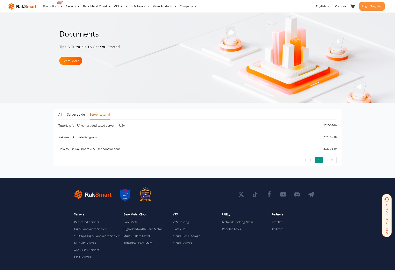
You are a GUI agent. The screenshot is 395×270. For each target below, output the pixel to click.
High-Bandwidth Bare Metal (142, 229)
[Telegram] (311, 194)
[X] (241, 194)
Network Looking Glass (237, 222)
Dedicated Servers (86, 222)
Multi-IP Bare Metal (136, 236)
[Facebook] (269, 194)
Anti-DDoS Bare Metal (138, 243)
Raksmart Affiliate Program (77, 137)
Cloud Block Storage (186, 236)
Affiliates (277, 229)
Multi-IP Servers (85, 243)
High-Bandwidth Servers (91, 229)
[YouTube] (283, 194)
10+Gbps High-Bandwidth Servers (95, 236)
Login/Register (372, 6)
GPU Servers (82, 257)
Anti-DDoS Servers (86, 250)
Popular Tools (231, 229)
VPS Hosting (181, 222)
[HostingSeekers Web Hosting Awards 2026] (145, 194)
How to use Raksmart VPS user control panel (89, 149)
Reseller (277, 222)
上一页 (308, 160)
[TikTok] (255, 194)
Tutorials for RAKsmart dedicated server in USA (91, 125)
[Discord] (297, 194)
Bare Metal (130, 222)
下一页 (329, 160)
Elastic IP (179, 229)
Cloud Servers (182, 243)
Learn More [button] (71, 61)
